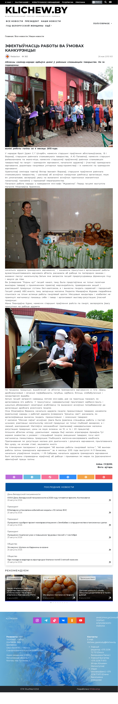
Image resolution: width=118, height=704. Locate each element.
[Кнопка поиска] (105, 2)
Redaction (15, 56)
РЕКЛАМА (80, 2)
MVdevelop (95, 689)
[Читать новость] (110, 500)
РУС (97, 2)
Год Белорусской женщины (25, 26)
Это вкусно (49, 578)
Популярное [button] (102, 23)
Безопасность (15, 578)
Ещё (47, 26)
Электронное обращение (46, 2)
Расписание (21, 2)
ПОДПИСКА (67, 2)
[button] (59, 602)
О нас (8, 2)
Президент (32, 21)
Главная (9, 36)
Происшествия (87, 578)
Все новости (14, 21)
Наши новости (51, 21)
